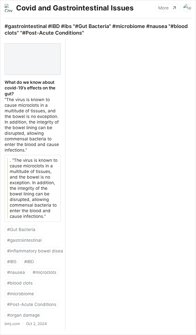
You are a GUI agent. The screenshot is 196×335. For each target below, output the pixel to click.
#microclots (44, 272)
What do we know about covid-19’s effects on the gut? (32, 44)
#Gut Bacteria (21, 229)
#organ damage (23, 315)
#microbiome (20, 293)
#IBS (12, 261)
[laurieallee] (187, 8)
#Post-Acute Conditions (31, 304)
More (163, 7)
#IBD (29, 261)
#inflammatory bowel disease (35, 250)
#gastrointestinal (24, 240)
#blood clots (20, 283)
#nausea (16, 272)
